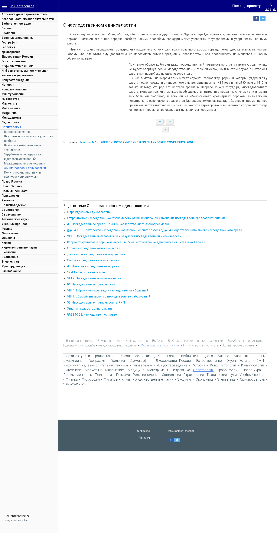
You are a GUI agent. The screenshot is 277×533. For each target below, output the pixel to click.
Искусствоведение (16, 80)
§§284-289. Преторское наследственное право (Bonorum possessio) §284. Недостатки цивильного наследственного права (154, 230)
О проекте (143, 430)
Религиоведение (14, 205)
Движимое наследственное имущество (96, 254)
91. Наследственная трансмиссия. (91, 284)
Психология (10, 195)
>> (274, 9)
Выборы (10, 141)
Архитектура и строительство (24, 14)
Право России (12, 181)
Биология (8, 33)
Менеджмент (11, 117)
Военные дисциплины (18, 38)
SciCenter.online (22, 6)
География (9, 42)
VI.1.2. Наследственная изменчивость (94, 278)
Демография (11, 52)
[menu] (4, 6)
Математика (11, 108)
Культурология (13, 94)
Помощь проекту (246, 6)
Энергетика (10, 261)
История (8, 84)
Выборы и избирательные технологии (195, 341)
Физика (7, 228)
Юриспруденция (13, 266)
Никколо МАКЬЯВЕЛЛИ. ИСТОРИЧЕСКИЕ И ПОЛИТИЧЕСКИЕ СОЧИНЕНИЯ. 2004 (136, 142)
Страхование (11, 214)
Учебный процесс (15, 224)
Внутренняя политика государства (28, 136)
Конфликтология (14, 89)
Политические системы (21, 177)
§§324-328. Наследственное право (92, 314)
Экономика (10, 257)
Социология (10, 210)
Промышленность (15, 191)
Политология (11, 127)
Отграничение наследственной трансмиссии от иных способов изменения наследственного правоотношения (146, 218)
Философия (10, 233)
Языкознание (11, 271)
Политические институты (22, 172)
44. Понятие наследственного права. (93, 266)
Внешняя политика (17, 132)
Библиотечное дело (16, 23)
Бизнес (7, 28)
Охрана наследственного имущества (93, 248)
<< (267, 9)
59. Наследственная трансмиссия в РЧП (96, 302)
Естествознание (14, 61)
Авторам (144, 437)
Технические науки (15, 219)
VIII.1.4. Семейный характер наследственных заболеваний (108, 296)
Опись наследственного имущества (93, 260)
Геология (8, 47)
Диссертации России (17, 56)
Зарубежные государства (22, 154)
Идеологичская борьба (20, 159)
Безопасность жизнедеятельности (28, 19)
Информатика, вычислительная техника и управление (107, 365)
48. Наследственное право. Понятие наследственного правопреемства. (118, 224)
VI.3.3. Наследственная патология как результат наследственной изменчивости (124, 236)
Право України (12, 186)
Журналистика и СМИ (17, 66)
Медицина (9, 113)
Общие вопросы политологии (25, 168)
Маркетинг (10, 103)
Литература (10, 99)
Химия (6, 243)
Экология (9, 252)
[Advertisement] (29, 331)
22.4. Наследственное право (87, 272)
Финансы (8, 238)
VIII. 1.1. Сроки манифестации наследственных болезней (107, 290)
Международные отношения (24, 163)
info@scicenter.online (16, 520)
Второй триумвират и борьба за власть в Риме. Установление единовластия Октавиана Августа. (136, 242)
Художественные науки (19, 247)
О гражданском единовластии (88, 212)
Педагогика (10, 122)
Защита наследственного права (89, 308)
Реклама (8, 200)
